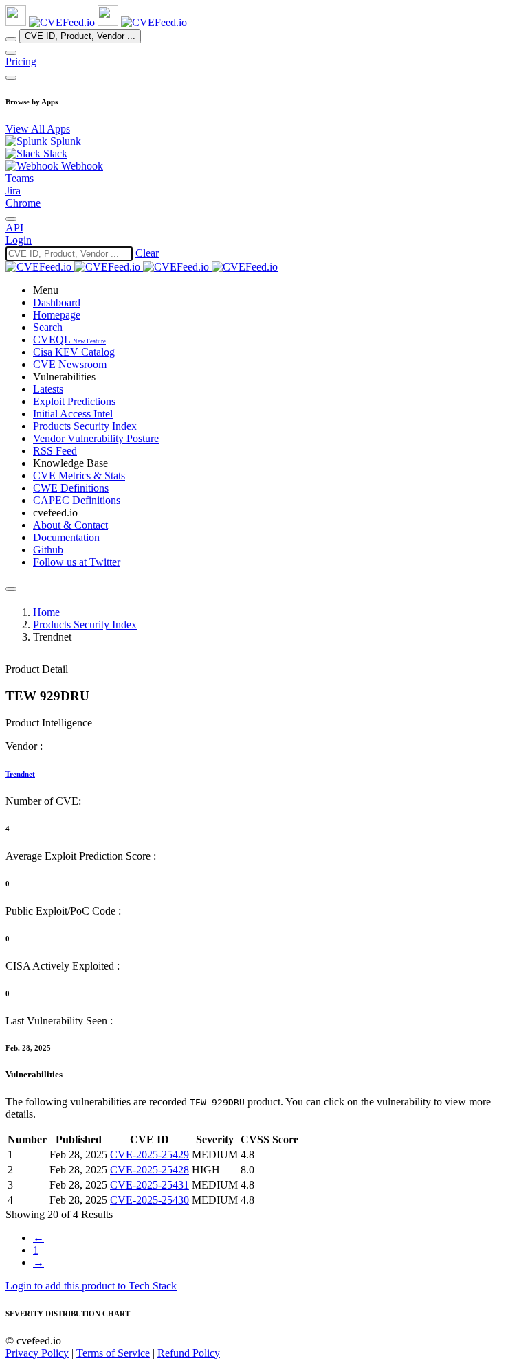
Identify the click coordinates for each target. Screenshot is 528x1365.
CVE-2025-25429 (149, 1154)
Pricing (21, 61)
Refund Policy (188, 1353)
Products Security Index (85, 624)
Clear (147, 253)
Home (46, 612)
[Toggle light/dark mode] (11, 219)
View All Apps (38, 129)
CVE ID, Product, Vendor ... (80, 36)
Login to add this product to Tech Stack (91, 1286)
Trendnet (20, 774)
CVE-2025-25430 (149, 1200)
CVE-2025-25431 (149, 1185)
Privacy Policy (37, 1353)
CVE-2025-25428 (149, 1169)
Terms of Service (113, 1353)
